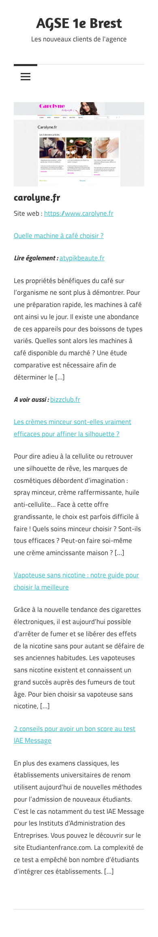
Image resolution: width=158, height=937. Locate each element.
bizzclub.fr (65, 399)
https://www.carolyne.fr (78, 213)
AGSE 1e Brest (79, 22)
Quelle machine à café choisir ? (59, 235)
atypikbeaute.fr (82, 258)
